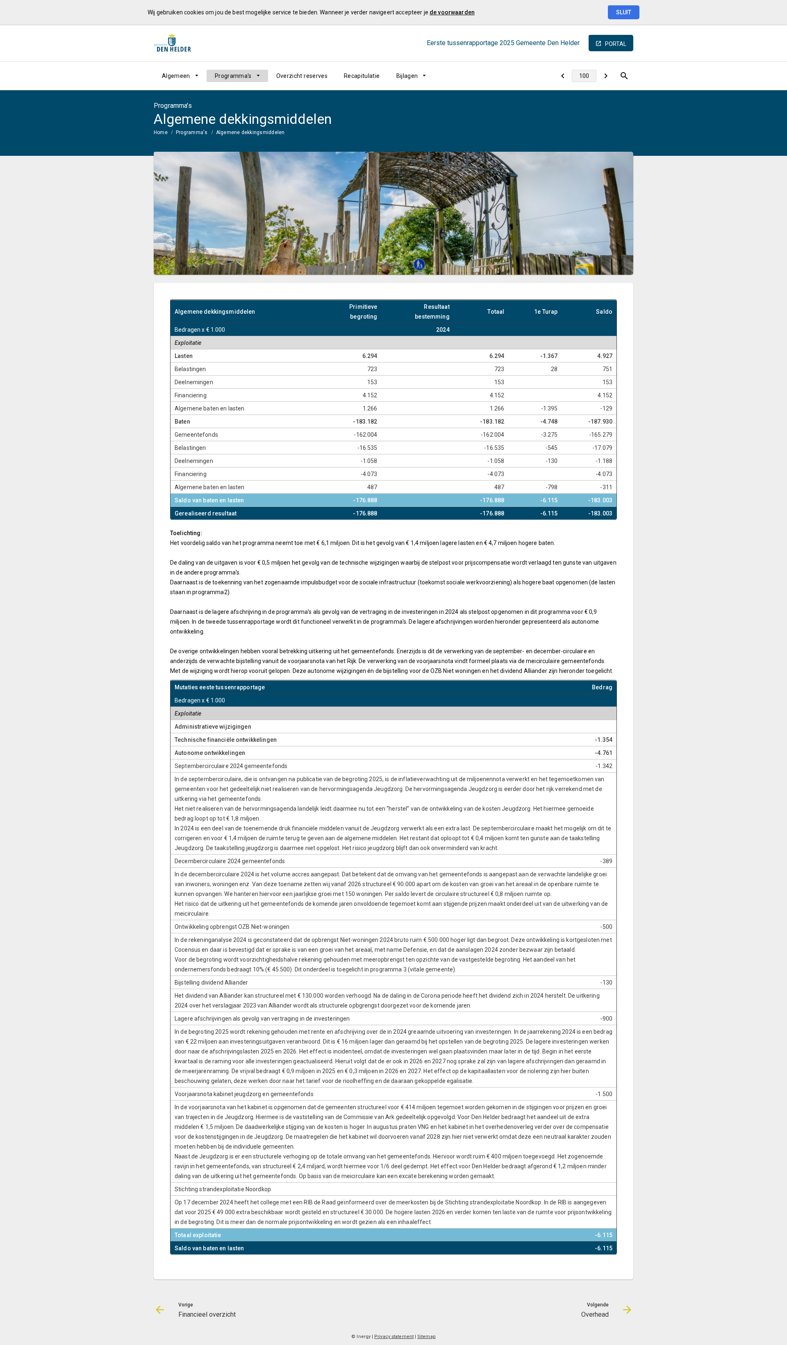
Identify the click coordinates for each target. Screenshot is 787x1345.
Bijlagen (407, 76)
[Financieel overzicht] (562, 76)
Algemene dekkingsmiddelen (250, 132)
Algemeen (176, 76)
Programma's (233, 76)
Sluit (623, 12)
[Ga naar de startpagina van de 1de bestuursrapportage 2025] (174, 43)
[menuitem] (180, 76)
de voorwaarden (452, 12)
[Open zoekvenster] (624, 76)
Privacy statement (394, 1336)
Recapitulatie (362, 76)
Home (161, 132)
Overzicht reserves (302, 76)
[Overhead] (605, 76)
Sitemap (426, 1336)
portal (615, 44)
